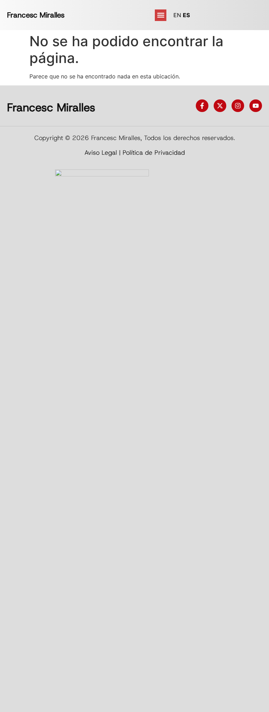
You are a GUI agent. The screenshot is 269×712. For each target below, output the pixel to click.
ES (186, 15)
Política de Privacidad (154, 152)
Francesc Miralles (35, 15)
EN (177, 15)
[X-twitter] (220, 105)
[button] (160, 15)
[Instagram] (238, 105)
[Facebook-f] (202, 105)
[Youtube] (255, 105)
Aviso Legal (100, 152)
